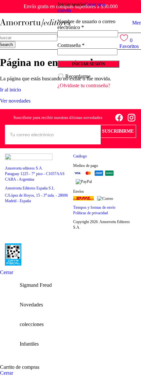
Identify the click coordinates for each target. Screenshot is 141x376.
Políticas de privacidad (90, 213)
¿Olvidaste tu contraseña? (83, 85)
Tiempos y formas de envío (94, 207)
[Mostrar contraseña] (117, 51)
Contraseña (71, 45)
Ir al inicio (10, 89)
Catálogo (80, 156)
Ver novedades (15, 101)
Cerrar (6, 272)
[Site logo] (35, 22)
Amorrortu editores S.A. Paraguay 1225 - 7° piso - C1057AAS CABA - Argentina (35, 174)
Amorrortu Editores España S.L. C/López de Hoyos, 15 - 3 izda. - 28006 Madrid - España (36, 194)
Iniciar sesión (88, 63)
